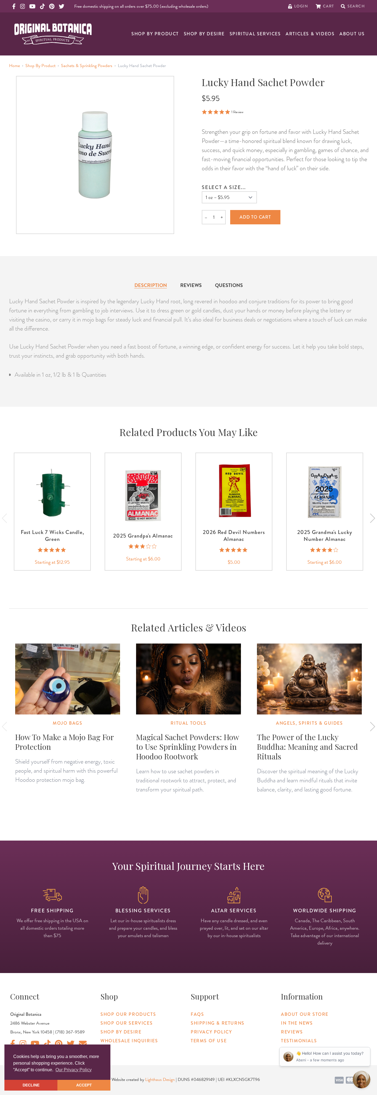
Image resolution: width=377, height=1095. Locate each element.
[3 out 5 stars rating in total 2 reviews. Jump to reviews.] (143, 546)
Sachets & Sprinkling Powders (86, 65)
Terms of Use (209, 1041)
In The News (297, 1023)
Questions (229, 285)
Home (14, 65)
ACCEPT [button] (84, 1085)
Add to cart (255, 217)
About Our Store (304, 1014)
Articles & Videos (310, 34)
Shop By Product (155, 34)
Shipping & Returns (218, 1023)
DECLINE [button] (31, 1085)
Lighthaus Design (160, 1079)
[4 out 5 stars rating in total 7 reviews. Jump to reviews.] (324, 550)
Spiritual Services (255, 34)
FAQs (197, 1014)
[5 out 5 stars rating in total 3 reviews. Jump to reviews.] (52, 550)
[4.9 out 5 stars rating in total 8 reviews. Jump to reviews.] (234, 550)
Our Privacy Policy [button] (73, 1069)
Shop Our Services (126, 1023)
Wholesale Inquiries (129, 1041)
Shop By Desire (204, 34)
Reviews (191, 285)
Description (150, 285)
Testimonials (299, 1041)
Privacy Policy (211, 1032)
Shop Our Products (128, 1014)
